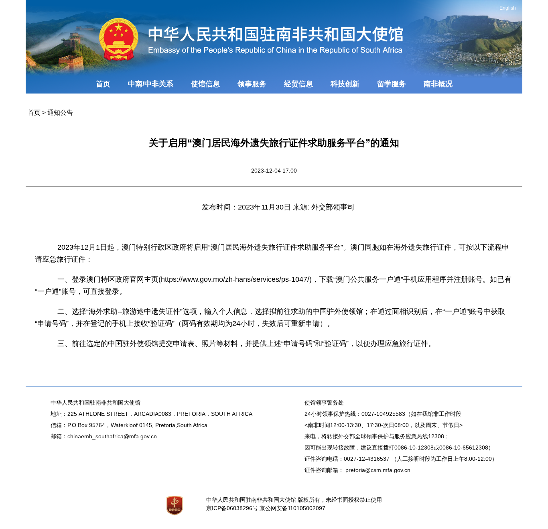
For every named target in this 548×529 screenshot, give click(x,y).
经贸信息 (298, 84)
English (507, 8)
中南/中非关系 (150, 84)
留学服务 (391, 84)
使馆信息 (205, 84)
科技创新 (345, 84)
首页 (103, 84)
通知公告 (60, 112)
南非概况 (438, 84)
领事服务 (251, 84)
